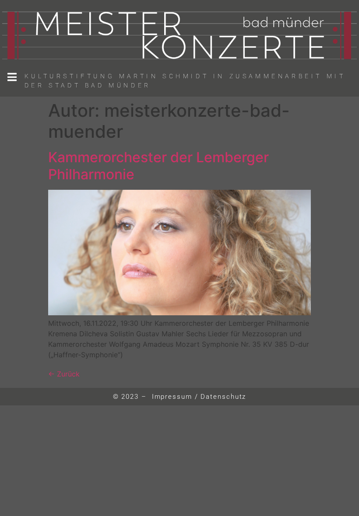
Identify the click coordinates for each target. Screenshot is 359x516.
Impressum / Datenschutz (199, 397)
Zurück (64, 374)
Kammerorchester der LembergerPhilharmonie (158, 165)
